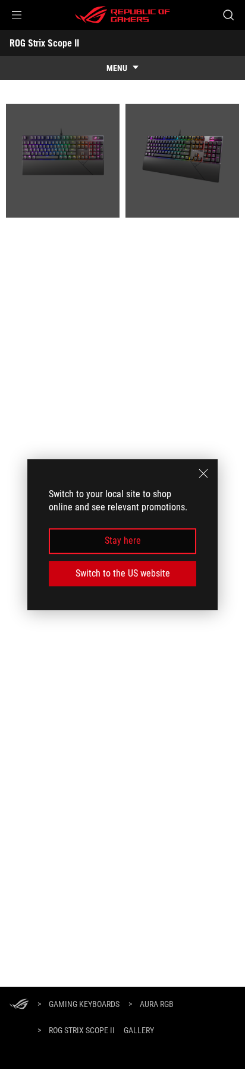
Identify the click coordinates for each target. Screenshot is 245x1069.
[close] (203, 473)
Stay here (123, 541)
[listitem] (63, 161)
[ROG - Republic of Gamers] (122, 15)
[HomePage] (19, 1005)
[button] (17, 15)
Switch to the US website (123, 573)
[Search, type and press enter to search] (228, 15)
